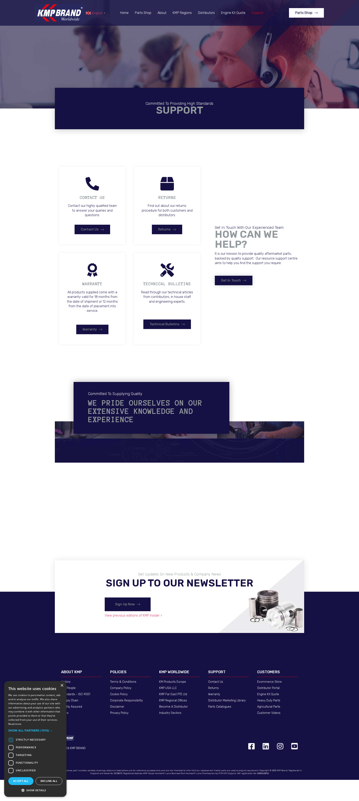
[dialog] (35, 739)
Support (257, 13)
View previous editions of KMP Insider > (133, 615)
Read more (15, 724)
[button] (306, 13)
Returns (167, 197)
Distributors (206, 13)
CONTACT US (92, 197)
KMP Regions (182, 13)
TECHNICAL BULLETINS (167, 284)
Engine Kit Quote (233, 13)
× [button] (61, 685)
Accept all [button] (21, 781)
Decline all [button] (49, 781)
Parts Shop (143, 13)
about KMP (71, 672)
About (161, 13)
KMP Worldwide (174, 672)
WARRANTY (92, 284)
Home (124, 13)
